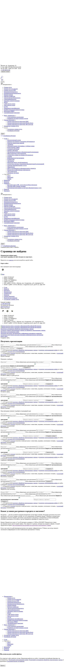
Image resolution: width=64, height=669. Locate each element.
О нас (5, 138)
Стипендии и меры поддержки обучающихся (20, 155)
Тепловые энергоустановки (12, 100)
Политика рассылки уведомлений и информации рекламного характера (21, 333)
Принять (3, 665)
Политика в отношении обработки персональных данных (17, 329)
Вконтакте (10, 177)
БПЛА (6, 102)
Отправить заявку (51, 436)
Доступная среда (12, 171)
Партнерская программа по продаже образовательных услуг (24, 187)
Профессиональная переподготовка (14, 109)
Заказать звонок (5, 71)
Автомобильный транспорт (12, 112)
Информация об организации (15, 158)
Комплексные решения (10, 298)
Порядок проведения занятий (15, 143)
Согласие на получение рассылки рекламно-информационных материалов (22, 335)
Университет (7, 293)
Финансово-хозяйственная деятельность (18, 170)
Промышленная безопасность (12, 93)
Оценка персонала (9, 296)
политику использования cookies (48, 350)
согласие (12, 353)
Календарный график (13, 147)
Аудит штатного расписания (15, 626)
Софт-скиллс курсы (9, 103)
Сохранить (26, 367)
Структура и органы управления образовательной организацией (25, 164)
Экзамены (10, 144)
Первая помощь (8, 94)
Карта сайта (4, 336)
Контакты (7, 190)
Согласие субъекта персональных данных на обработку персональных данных (23, 330)
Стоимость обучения (13, 149)
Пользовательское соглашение (15, 661)
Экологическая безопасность (12, 97)
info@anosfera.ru (5, 306)
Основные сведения (13, 173)
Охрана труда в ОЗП (10, 90)
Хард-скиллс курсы (9, 105)
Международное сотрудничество (16, 153)
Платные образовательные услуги (17, 165)
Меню (2, 133)
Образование (11, 167)
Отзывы (9, 156)
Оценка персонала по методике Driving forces (20, 632)
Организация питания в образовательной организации (22, 152)
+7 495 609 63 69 (5, 70)
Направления (8, 292)
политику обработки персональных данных (25, 350)
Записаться (49, 452)
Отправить (49, 400)
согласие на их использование (16, 351)
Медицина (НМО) (9, 111)
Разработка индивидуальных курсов (17, 627)
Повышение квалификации (12, 108)
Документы (10, 161)
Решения (6, 183)
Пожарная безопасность (11, 92)
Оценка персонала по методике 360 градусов (20, 633)
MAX (8, 176)
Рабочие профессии (9, 96)
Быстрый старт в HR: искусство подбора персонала (22, 185)
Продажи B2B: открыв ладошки (16, 186)
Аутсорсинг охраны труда (14, 129)
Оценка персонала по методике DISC (18, 630)
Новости (6, 189)
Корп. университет (9, 624)
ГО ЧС (6, 106)
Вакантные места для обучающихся (17, 162)
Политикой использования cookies (18, 660)
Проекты (6, 182)
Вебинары (7, 180)
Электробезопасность (10, 99)
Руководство (10, 159)
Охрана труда (8, 87)
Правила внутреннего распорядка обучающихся (21, 141)
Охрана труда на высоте (11, 89)
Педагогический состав (14, 140)
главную (11, 260)
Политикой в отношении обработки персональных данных (46, 660)
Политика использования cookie (10, 332)
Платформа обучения (13, 130)
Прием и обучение (12, 150)
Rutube (9, 179)
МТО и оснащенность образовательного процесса (21, 168)
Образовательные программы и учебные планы (20, 146)
